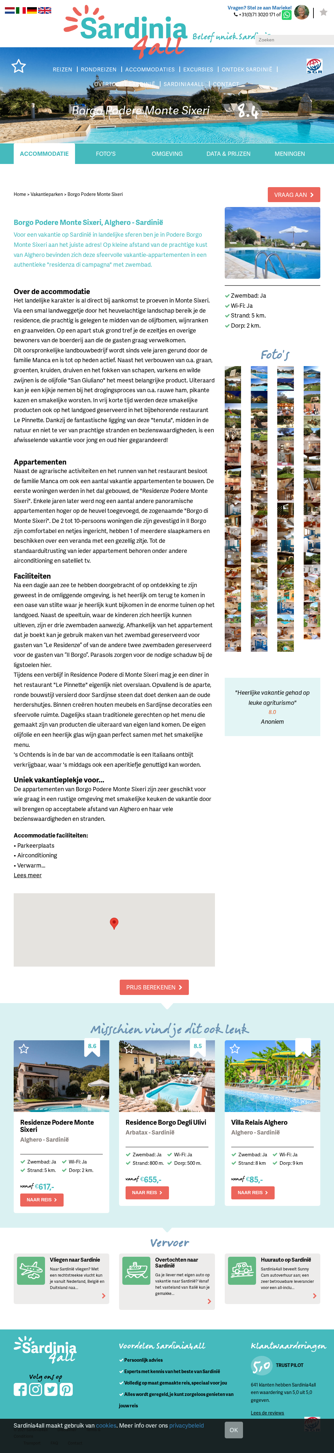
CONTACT (226, 84)
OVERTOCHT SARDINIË (124, 84)
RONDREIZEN (99, 69)
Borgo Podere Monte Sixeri (95, 194)
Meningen (290, 153)
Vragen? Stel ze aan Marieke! (260, 7)
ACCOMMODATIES (150, 69)
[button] (114, 923)
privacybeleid (186, 1425)
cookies (106, 1425)
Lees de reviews (267, 1413)
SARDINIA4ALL (184, 84)
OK (234, 1430)
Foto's (106, 153)
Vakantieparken (47, 194)
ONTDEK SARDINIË (247, 69)
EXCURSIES (198, 69)
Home (20, 194)
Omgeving (167, 153)
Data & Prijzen (228, 153)
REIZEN (62, 69)
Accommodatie (44, 153)
